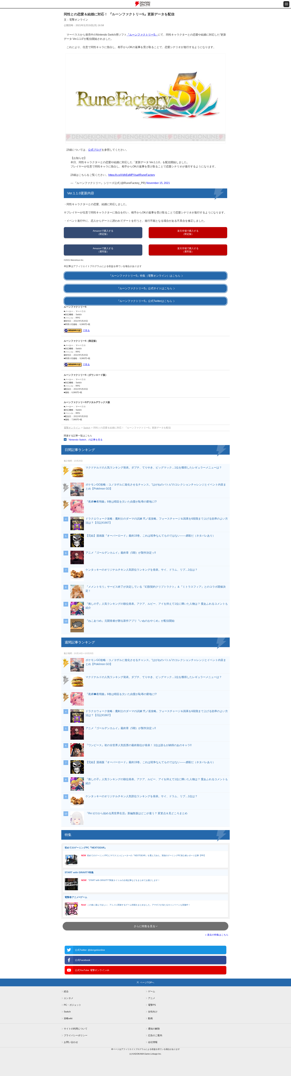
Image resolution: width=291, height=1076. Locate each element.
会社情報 (152, 1042)
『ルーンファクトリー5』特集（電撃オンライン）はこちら (144, 275)
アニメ (151, 998)
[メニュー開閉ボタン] (286, 4)
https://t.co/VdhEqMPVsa (123, 174)
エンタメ (68, 998)
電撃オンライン (72, 427)
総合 (66, 991)
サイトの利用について (75, 1028)
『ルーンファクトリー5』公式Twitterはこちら (144, 301)
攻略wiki (68, 1018)
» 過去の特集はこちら (216, 934)
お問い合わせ (71, 1042)
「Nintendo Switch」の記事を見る (85, 439)
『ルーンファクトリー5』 (142, 34)
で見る (86, 330)
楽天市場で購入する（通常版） (188, 250)
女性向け (152, 1011)
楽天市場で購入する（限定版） (188, 232)
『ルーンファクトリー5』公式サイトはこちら (144, 288)
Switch (86, 427)
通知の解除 (154, 1028)
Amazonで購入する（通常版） (103, 250)
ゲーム (151, 991)
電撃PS (152, 1005)
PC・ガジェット (72, 1005)
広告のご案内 (155, 1035)
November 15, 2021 (158, 183)
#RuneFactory (146, 174)
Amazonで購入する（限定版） (103, 232)
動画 (150, 1018)
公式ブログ (95, 149)
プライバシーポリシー (75, 1035)
